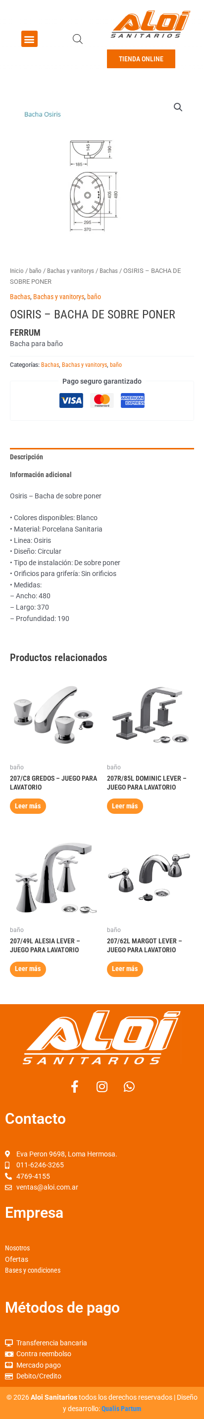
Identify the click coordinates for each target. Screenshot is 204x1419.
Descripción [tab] (26, 457)
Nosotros (17, 1248)
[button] (29, 39)
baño (35, 270)
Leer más (28, 806)
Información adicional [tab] (41, 475)
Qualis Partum (121, 1409)
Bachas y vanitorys (70, 270)
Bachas (109, 270)
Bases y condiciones (32, 1270)
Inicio (17, 270)
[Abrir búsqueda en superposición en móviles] (78, 39)
